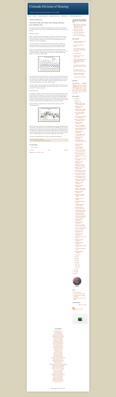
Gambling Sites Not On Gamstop (58, 336)
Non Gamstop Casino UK (58, 347)
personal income (78, 91)
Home (29, 16)
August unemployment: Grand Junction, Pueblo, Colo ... (80, 129)
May (76, 260)
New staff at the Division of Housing (79, 45)
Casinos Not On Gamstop (78, 34)
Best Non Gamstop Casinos (58, 341)
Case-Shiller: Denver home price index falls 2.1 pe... (80, 134)
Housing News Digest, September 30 (79, 107)
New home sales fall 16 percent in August (79, 147)
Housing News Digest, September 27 (79, 137)
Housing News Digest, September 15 (79, 222)
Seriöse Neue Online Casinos (79, 32)
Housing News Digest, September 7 (79, 243)
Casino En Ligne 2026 (58, 370)
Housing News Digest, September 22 (79, 162)
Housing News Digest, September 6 (79, 252)
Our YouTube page (77, 292)
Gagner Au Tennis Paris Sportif (58, 368)
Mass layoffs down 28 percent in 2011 (80, 156)
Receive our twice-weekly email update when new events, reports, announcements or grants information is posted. (80, 26)
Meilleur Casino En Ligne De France (58, 374)
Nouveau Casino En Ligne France (58, 380)
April (76, 262)
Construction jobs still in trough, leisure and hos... (80, 213)
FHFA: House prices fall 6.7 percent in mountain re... (80, 153)
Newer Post (32, 150)
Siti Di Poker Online (58, 333)
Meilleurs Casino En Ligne (58, 375)
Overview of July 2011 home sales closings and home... (80, 150)
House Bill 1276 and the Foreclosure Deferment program (80, 70)
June (76, 258)
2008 (75, 273)
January (76, 267)
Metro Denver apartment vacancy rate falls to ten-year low (80, 42)
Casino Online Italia (58, 362)
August (76, 254)
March (76, 264)
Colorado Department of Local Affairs (79, 298)
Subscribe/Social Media (42, 16)
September (77, 101)
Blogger (63, 388)
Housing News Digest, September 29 (79, 123)
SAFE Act (76, 93)
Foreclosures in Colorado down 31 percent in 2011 (80, 225)
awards (83, 87)
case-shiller (84, 89)
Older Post (66, 150)
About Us (34, 16)
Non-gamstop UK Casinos (58, 346)
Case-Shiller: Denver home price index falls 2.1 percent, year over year (80, 66)
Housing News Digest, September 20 (79, 186)
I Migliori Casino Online (78, 29)
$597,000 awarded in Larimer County (80, 246)
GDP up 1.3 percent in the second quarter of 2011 (80, 120)
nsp (81, 88)
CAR (34, 140)
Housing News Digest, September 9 (79, 234)
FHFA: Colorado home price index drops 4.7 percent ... (80, 174)
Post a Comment (34, 147)
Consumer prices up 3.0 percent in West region (79, 208)
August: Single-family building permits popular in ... (80, 141)
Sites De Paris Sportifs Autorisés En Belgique (58, 364)
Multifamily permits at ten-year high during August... (80, 104)
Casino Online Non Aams (58, 331)
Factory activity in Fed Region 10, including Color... (80, 117)
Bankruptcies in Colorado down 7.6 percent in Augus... (79, 195)
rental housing (84, 90)
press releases (83, 86)
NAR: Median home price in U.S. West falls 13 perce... (80, 177)
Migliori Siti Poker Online (58, 378)
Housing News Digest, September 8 (79, 240)
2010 (75, 270)
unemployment (75, 86)
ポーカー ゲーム (58, 382)
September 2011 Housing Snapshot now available (80, 165)
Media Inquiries (65, 16)
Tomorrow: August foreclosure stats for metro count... (80, 228)
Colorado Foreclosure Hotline (75, 16)
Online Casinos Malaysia (58, 379)
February (76, 265)
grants (79, 85)
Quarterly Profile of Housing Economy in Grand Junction (79, 74)
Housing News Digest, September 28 (79, 131)
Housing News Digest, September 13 (79, 231)
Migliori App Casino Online (58, 366)
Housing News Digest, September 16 (79, 219)
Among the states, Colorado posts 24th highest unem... (80, 210)
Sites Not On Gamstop (58, 342)
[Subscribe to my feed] (73, 309)
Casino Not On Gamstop (58, 340)
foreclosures (76, 83)
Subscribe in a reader (79, 309)
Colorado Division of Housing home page (79, 296)
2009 (75, 271)
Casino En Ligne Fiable (58, 352)
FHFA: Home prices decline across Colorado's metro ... (80, 171)
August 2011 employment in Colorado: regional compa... (80, 189)
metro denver (47, 140)
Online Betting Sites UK (78, 30)
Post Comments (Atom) (39, 152)
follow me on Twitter (82, 304)
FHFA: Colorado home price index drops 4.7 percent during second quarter (79, 49)
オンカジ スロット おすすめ (58, 369)
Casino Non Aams (58, 332)
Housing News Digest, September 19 (79, 192)
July (76, 256)
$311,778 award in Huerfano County (80, 249)
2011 (75, 98)
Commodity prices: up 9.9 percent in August (80, 205)
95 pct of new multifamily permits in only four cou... (80, 126)
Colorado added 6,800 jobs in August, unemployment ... (80, 216)
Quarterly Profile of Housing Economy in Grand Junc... (80, 110)
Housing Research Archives (54, 16)
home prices (43, 140)
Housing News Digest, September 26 (79, 144)
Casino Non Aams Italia (58, 338)
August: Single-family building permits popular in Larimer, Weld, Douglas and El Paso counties (80, 61)
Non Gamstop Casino (58, 345)
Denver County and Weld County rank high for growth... (79, 113)
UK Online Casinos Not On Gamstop (58, 357)
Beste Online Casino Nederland (79, 35)
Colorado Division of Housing (49, 6)
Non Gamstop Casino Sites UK (58, 360)
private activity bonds (76, 90)
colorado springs (37, 140)
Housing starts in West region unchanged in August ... (80, 180)
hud (73, 91)
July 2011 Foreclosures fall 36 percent (80, 237)
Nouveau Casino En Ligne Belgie (58, 365)
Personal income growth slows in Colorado (80, 159)
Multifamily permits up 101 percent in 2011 (79, 56)
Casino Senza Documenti (58, 371)
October (76, 100)
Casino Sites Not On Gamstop (58, 343)
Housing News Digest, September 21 (79, 183)
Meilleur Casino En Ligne (58, 373)
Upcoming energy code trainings (80, 77)
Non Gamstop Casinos (58, 355)
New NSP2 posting (77, 53)
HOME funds (78, 89)
